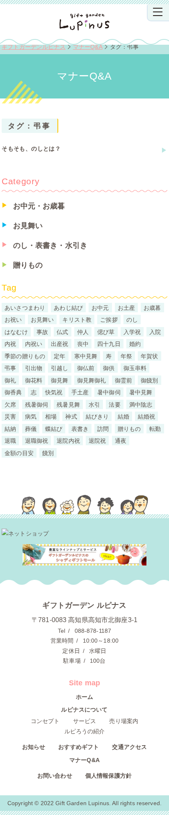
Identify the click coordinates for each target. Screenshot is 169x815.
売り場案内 (123, 721)
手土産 (80, 392)
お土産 (126, 307)
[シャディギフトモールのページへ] (84, 554)
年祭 (126, 356)
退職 (10, 440)
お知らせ (34, 747)
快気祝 (53, 392)
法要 (114, 404)
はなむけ (16, 331)
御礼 (10, 380)
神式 (71, 416)
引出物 (33, 368)
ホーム (84, 697)
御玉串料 (135, 368)
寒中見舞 (86, 356)
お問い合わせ (54, 775)
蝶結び (53, 428)
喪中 (83, 344)
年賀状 (149, 356)
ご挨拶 (108, 319)
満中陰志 (141, 404)
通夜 (120, 440)
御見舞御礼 (91, 380)
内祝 (10, 344)
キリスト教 (76, 319)
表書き (80, 428)
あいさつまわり (25, 307)
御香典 (13, 392)
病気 (31, 416)
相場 (51, 416)
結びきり (97, 416)
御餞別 (149, 380)
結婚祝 (146, 416)
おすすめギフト (78, 747)
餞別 (48, 452)
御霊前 (123, 380)
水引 (94, 404)
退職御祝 (36, 440)
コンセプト (45, 721)
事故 (42, 331)
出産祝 (59, 344)
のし (132, 319)
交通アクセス (129, 747)
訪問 (103, 428)
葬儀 (31, 428)
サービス (84, 721)
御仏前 (85, 368)
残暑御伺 (36, 404)
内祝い (33, 344)
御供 (108, 368)
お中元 (100, 307)
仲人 (83, 331)
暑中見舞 (141, 392)
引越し (59, 368)
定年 (59, 356)
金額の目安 (19, 452)
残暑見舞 (68, 404)
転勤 (155, 428)
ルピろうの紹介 (84, 731)
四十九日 (109, 344)
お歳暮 (152, 307)
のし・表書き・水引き (50, 245)
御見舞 (59, 380)
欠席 (10, 404)
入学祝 (132, 331)
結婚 (123, 416)
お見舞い (28, 226)
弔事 (10, 368)
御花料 (33, 380)
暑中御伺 (109, 392)
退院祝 (97, 440)
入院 (155, 331)
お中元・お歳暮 (39, 206)
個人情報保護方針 (108, 775)
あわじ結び (68, 307)
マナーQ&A (84, 760)
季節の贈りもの (25, 356)
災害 (10, 416)
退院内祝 (68, 440)
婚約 (135, 344)
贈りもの (28, 265)
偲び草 (105, 331)
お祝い (13, 319)
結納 (10, 428)
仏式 (62, 331)
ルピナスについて (84, 709)
